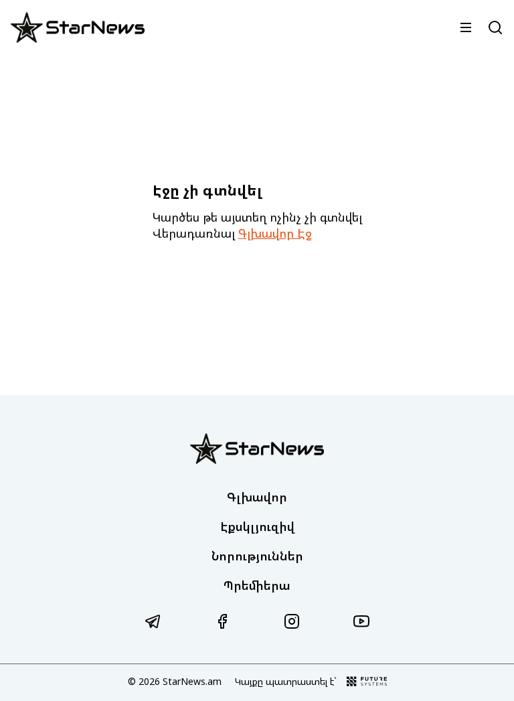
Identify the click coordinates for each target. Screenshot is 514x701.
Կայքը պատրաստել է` (286, 681)
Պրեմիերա (257, 585)
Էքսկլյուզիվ (257, 526)
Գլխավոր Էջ (275, 233)
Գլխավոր (257, 497)
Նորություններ (257, 556)
